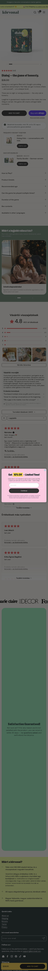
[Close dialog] (45, 470)
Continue (24, 491)
